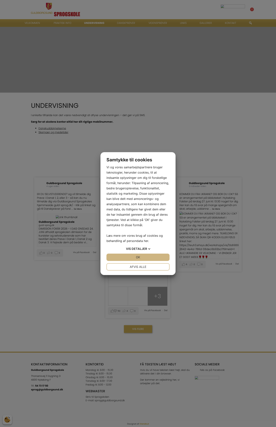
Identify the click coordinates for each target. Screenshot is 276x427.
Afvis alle (138, 267)
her (146, 241)
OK (138, 257)
